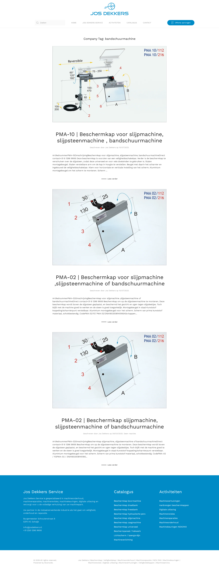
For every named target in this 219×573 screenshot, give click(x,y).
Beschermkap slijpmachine (127, 518)
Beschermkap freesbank (126, 509)
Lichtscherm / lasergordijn (127, 535)
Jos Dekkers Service (93, 23)
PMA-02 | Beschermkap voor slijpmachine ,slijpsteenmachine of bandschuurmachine (109, 280)
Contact (147, 23)
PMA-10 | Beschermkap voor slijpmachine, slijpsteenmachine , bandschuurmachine (109, 137)
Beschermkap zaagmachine (127, 522)
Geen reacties (130, 434)
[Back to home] (109, 9)
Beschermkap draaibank (126, 505)
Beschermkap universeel (126, 527)
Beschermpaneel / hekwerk (127, 531)
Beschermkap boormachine (127, 501)
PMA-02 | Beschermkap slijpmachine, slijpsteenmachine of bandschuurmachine (109, 423)
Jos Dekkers (110, 147)
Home (73, 23)
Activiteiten (115, 23)
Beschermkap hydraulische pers (129, 514)
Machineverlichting (123, 540)
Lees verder (112, 179)
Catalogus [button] (132, 23)
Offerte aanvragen (183, 23)
